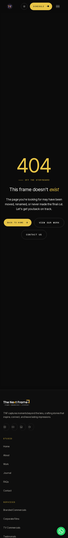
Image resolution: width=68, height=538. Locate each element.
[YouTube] (14, 427)
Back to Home (15, 222)
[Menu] (57, 6)
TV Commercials (11, 527)
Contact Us (34, 234)
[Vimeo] (31, 427)
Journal (7, 473)
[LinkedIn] (23, 427)
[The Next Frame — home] (16, 403)
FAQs (6, 481)
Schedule (38, 6)
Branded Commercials (14, 510)
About (6, 455)
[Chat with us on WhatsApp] (61, 531)
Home (6, 446)
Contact (7, 490)
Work (6, 464)
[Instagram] (6, 427)
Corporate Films (11, 518)
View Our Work (49, 222)
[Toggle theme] (24, 6)
